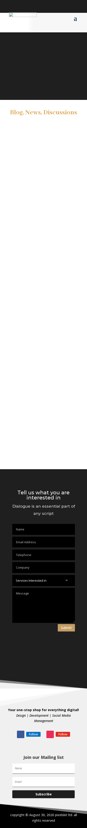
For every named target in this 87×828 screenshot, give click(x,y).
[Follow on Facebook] (12, 6)
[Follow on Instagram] (22, 6)
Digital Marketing (28, 355)
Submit (66, 627)
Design (19, 415)
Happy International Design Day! (41, 295)
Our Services (24, 446)
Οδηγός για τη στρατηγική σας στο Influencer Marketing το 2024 (43, 187)
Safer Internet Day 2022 (34, 325)
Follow (33, 734)
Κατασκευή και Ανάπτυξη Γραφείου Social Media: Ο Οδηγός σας (43, 261)
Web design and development (39, 385)
